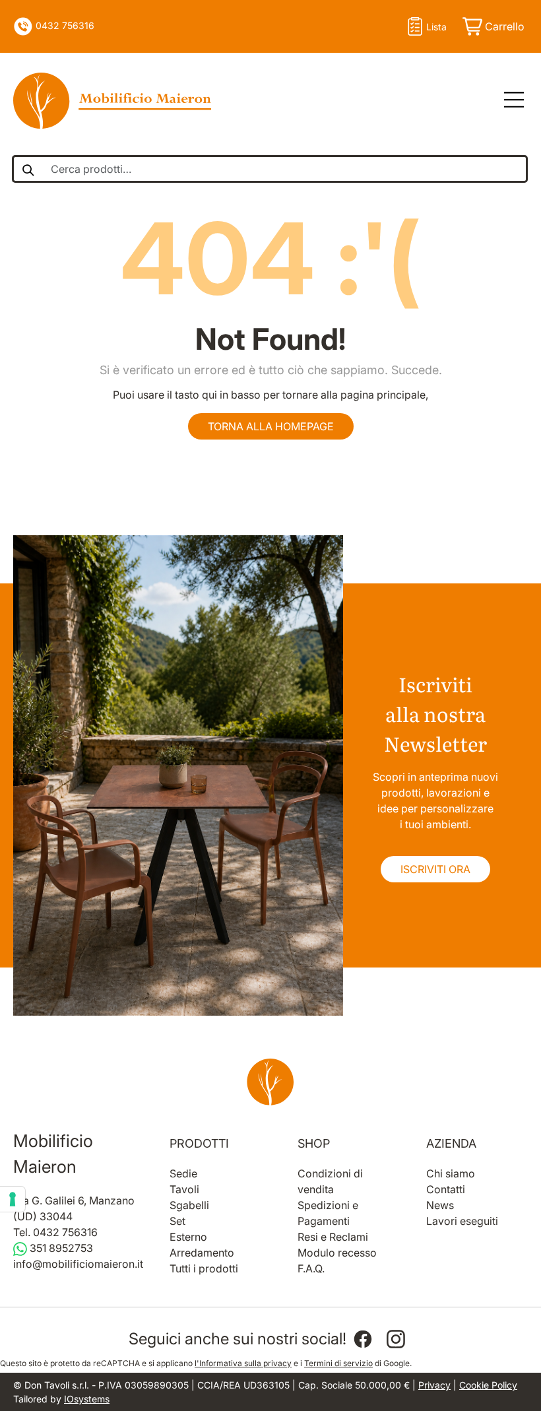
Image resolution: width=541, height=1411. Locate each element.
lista (436, 26)
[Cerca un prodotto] (27, 169)
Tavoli (184, 1189)
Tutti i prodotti (204, 1268)
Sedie (183, 1173)
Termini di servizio (338, 1363)
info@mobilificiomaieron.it (78, 1263)
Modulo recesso (337, 1252)
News (440, 1205)
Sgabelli (189, 1205)
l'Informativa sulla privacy (243, 1363)
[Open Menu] (509, 100)
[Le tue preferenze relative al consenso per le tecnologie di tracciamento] (12, 1199)
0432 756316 (63, 25)
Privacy (434, 1385)
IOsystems (87, 1398)
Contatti (445, 1189)
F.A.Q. (311, 1268)
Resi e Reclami (333, 1236)
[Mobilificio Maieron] (112, 101)
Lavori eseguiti (462, 1221)
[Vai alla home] (270, 1081)
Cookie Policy (488, 1385)
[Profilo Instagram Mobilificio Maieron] (395, 1339)
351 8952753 (60, 1248)
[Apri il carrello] (492, 26)
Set (177, 1221)
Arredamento (202, 1252)
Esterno (188, 1236)
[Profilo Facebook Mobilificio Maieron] (362, 1339)
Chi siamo (450, 1173)
